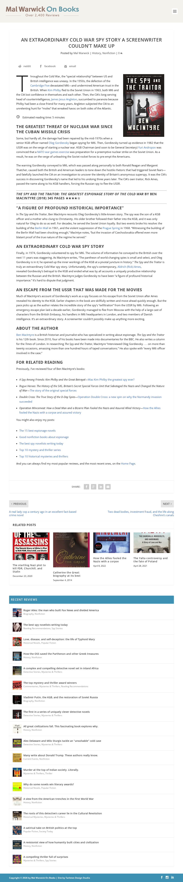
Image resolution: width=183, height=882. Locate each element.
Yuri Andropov (147, 147)
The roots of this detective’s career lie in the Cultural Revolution (62, 813)
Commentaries (30, 686)
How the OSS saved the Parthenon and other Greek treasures (61, 653)
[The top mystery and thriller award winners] (17, 685)
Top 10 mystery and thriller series (40, 450)
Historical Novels (31, 642)
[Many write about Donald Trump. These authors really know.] (17, 757)
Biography (28, 613)
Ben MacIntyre (25, 335)
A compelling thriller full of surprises (45, 857)
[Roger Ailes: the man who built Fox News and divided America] (17, 612)
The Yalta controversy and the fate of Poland (150, 559)
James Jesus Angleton (64, 99)
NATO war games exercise (53, 152)
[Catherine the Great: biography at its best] (71, 549)
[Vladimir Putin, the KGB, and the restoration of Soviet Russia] (17, 699)
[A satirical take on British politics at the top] (17, 830)
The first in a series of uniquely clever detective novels (56, 711)
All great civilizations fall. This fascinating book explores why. (60, 726)
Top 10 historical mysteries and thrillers (43, 456)
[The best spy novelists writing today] (17, 627)
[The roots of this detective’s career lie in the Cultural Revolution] (17, 815)
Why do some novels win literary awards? (48, 784)
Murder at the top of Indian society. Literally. (51, 770)
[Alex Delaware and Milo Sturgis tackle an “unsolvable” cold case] (17, 743)
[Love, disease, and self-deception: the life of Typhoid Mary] (17, 641)
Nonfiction (108, 53)
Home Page (128, 463)
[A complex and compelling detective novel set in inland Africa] (17, 670)
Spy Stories (57, 628)
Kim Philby (54, 90)
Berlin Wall (41, 228)
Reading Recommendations (37, 628)
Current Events (30, 758)
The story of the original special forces (53, 390)
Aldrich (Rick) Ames (129, 266)
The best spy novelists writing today (41, 443)
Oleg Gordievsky (59, 143)
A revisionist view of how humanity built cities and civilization (61, 842)
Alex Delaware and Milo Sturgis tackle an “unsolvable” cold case (62, 740)
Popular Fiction (48, 642)
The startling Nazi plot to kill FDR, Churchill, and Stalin (29, 568)
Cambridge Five (40, 85)
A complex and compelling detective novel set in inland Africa (60, 668)
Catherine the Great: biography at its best (67, 574)
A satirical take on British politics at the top (50, 828)
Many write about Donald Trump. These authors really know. (60, 755)
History (96, 53)
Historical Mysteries (33, 816)
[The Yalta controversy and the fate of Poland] (151, 542)
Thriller (48, 773)
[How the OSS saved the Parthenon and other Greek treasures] (17, 656)
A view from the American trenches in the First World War (58, 799)
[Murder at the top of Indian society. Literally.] (17, 772)
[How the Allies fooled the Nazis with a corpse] (111, 542)
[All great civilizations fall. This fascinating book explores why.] (17, 728)
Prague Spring (111, 228)
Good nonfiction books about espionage (44, 437)
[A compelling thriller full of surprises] (17, 859)
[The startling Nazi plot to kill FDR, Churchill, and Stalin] (31, 546)
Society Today (46, 831)
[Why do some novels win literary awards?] (17, 786)
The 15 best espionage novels (37, 430)
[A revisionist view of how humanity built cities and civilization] (17, 844)
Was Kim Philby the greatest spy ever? (111, 379)
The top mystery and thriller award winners (50, 682)
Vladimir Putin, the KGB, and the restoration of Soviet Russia (60, 697)
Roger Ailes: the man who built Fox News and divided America (61, 610)
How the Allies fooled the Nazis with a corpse (110, 559)
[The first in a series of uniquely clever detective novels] (17, 714)
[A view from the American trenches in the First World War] (17, 801)
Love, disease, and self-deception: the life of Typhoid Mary (59, 639)
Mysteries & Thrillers (51, 671)
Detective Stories (31, 671)
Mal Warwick (81, 53)
